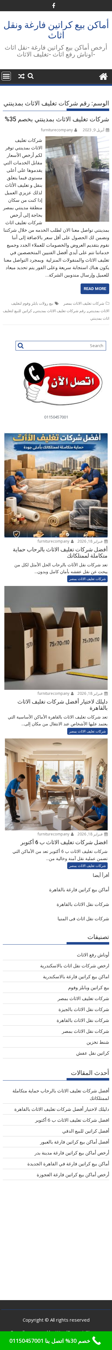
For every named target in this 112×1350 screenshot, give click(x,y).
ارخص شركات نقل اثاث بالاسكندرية (74, 965)
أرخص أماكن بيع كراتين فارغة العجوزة (73, 1174)
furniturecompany (57, 130)
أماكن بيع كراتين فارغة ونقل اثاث (56, 30)
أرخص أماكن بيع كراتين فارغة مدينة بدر (72, 1152)
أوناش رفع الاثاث (93, 954)
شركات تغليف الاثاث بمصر (83, 303)
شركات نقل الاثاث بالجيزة (83, 1009)
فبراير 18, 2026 (90, 541)
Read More (95, 288)
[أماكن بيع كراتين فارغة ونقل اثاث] (103, 76)
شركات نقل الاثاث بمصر (85, 1031)
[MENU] (6, 76)
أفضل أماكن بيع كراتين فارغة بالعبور (74, 1142)
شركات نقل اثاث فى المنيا (83, 918)
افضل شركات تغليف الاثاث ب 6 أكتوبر (72, 1120)
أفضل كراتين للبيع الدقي (85, 1131)
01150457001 (56, 417)
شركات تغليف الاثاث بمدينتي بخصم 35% (57, 119)
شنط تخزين (97, 1042)
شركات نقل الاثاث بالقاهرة (83, 904)
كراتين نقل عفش (92, 1053)
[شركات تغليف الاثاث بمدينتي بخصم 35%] (77, 140)
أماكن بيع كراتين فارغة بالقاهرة (79, 889)
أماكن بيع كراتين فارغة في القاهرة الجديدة (68, 1163)
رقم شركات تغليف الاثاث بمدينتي (60, 310)
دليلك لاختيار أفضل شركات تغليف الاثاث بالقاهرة (61, 1109)
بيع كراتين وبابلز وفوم (88, 987)
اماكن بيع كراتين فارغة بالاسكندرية (76, 976)
